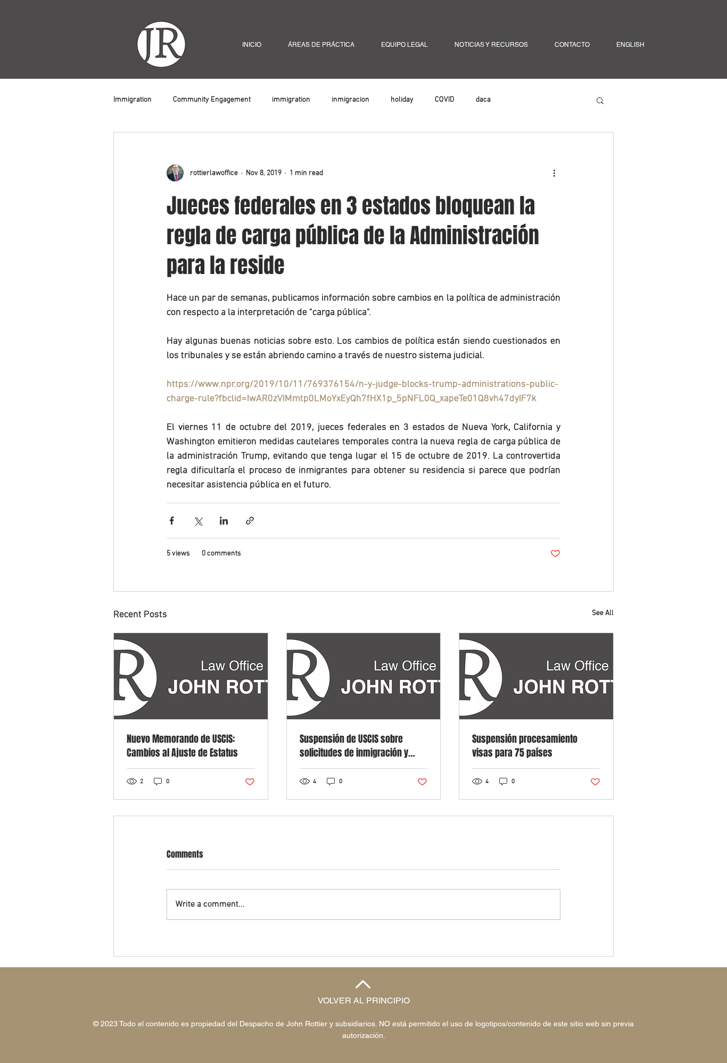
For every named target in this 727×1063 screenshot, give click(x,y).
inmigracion (350, 99)
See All (603, 613)
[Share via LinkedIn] (224, 521)
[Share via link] (250, 521)
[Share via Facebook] (172, 521)
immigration (291, 99)
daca (483, 99)
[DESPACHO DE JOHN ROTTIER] (364, 676)
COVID (445, 99)
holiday (402, 99)
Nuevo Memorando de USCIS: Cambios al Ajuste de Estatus (182, 746)
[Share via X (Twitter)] (198, 521)
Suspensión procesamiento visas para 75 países (524, 746)
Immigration (132, 99)
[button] (600, 100)
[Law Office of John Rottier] (191, 676)
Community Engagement (212, 99)
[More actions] (554, 173)
